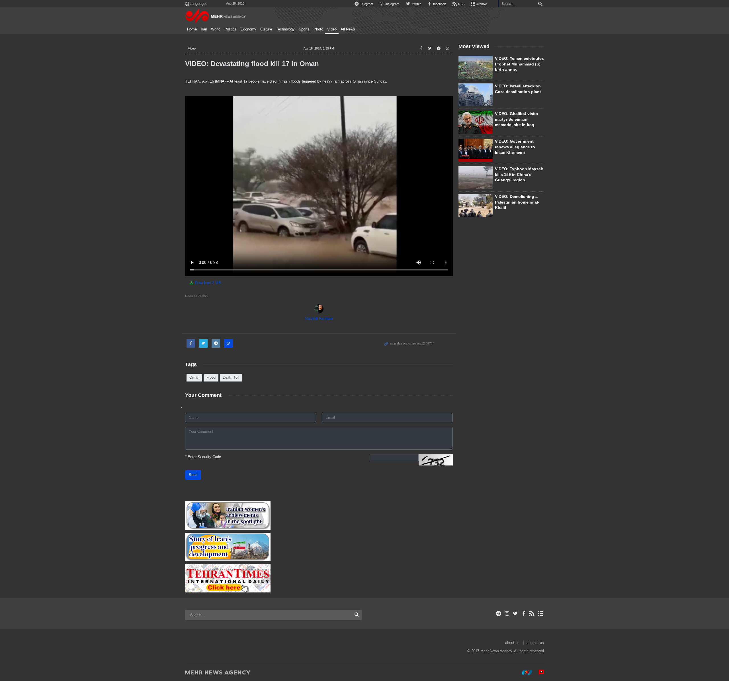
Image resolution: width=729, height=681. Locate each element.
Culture (266, 29)
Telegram (366, 4)
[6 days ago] (475, 177)
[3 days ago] (475, 67)
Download (207, 283)
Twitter (416, 4)
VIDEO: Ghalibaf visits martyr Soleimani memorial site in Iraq (516, 119)
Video (332, 29)
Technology (285, 29)
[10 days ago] (475, 205)
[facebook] (523, 613)
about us (512, 643)
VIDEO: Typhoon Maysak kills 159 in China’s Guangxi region (519, 174)
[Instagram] (507, 613)
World (215, 29)
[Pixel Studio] (538, 672)
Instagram (391, 4)
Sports (304, 29)
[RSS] (532, 613)
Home (192, 29)
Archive (481, 4)
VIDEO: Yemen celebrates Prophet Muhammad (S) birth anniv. (519, 64)
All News (348, 29)
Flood (211, 377)
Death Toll (231, 377)
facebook (439, 4)
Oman (194, 377)
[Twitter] (515, 613)
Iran (204, 29)
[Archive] (540, 613)
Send (193, 475)
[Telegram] (498, 613)
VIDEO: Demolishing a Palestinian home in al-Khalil (517, 202)
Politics (230, 29)
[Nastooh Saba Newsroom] (524, 672)
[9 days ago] (475, 122)
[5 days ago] (475, 150)
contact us (535, 643)
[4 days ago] (475, 94)
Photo (318, 29)
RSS (460, 4)
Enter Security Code (203, 457)
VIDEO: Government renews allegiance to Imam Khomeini (515, 147)
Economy (248, 29)
